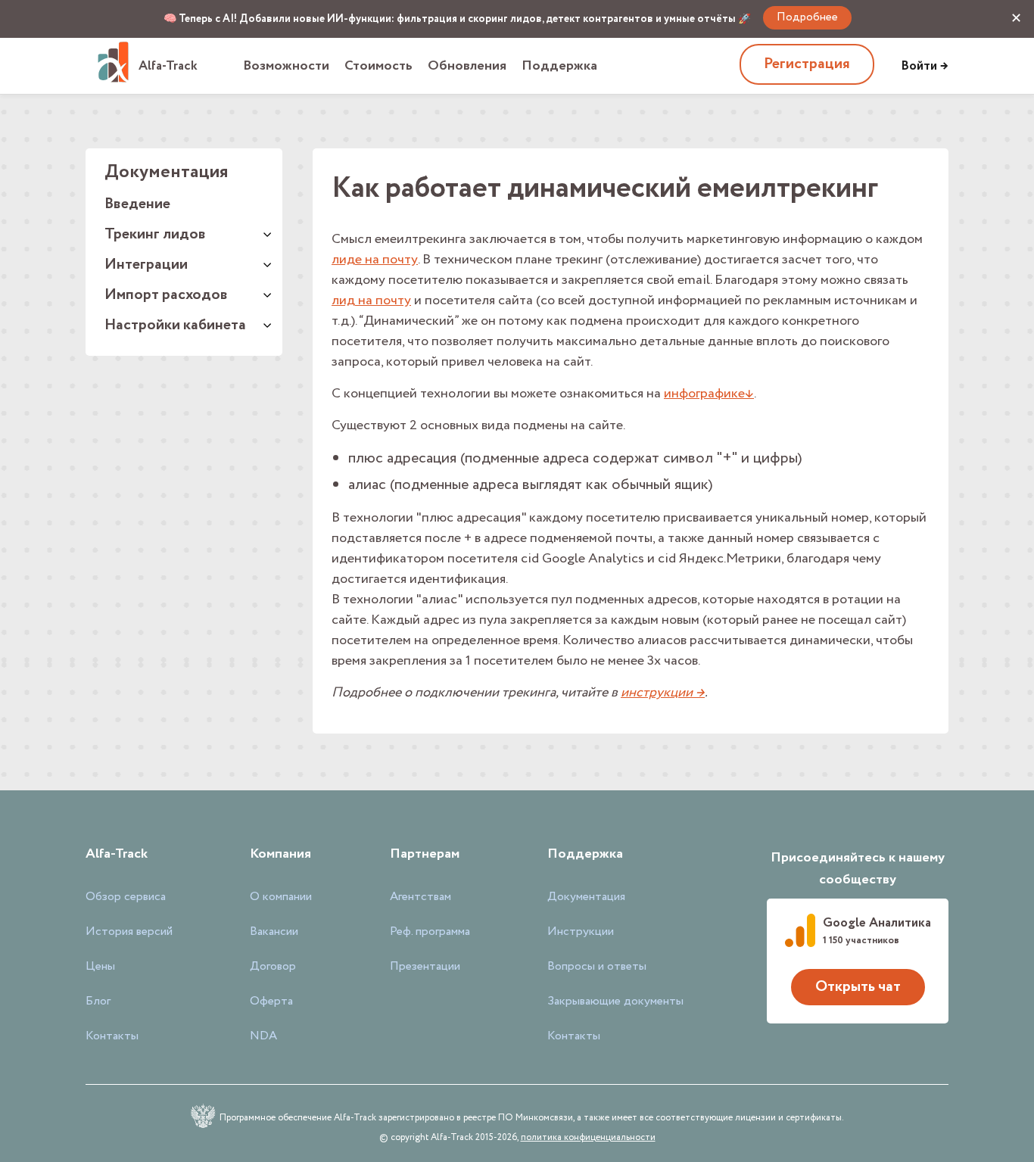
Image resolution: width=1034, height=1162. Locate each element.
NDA (263, 1036)
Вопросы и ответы (596, 967)
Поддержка (559, 66)
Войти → (924, 66)
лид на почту (371, 300)
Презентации (425, 967)
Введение (137, 204)
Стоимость (378, 66)
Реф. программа (430, 932)
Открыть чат (858, 987)
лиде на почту (375, 259)
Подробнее (807, 17)
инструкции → (663, 692)
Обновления (467, 66)
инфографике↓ (709, 393)
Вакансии (274, 932)
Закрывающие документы (615, 1001)
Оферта (271, 1001)
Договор (273, 967)
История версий (129, 932)
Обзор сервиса (126, 897)
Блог (98, 1001)
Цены (100, 967)
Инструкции (580, 932)
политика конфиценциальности (588, 1138)
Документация (586, 897)
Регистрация (807, 64)
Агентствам (420, 897)
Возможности (286, 66)
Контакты (112, 1036)
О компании (281, 897)
